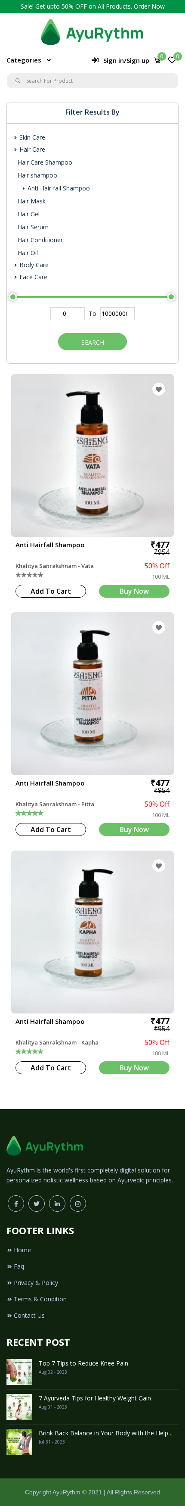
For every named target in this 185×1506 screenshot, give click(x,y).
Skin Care (31, 137)
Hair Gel (29, 214)
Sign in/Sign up (126, 60)
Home (22, 1250)
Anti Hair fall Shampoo (58, 188)
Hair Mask (32, 201)
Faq (19, 1266)
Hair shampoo (37, 175)
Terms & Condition (40, 1299)
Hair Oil (28, 253)
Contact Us (29, 1315)
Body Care (33, 265)
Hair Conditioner (40, 240)
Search (92, 342)
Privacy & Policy (36, 1282)
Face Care (32, 277)
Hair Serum (33, 227)
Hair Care (31, 149)
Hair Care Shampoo (45, 162)
